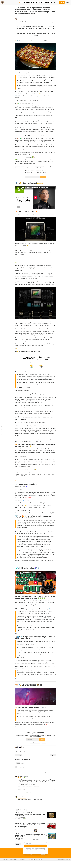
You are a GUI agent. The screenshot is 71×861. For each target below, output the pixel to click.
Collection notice (22, 859)
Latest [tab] (19, 809)
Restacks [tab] (22, 763)
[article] (35, 816)
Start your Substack (33, 859)
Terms (18, 859)
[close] (46, 829)
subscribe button (39, 166)
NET (28, 497)
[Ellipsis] (55, 776)
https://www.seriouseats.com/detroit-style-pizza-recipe (28, 786)
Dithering (19, 454)
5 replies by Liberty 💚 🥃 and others (25, 792)
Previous (19, 755)
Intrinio (13, 859)
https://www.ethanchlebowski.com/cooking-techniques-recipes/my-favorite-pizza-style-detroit (36, 787)
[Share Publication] (57, 2)
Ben (38, 449)
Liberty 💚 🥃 (24, 818)
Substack (59, 859)
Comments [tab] (18, 763)
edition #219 (22, 129)
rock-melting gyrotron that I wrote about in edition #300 (35, 128)
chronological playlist (25, 152)
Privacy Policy (44, 849)
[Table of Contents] (1, 430)
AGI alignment (29, 411)
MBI (21, 500)
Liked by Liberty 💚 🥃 (22, 777)
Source (16, 633)
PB (18, 796)
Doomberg (28, 157)
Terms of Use (41, 848)
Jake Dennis (20, 776)
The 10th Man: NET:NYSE (23, 510)
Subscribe (62, 2)
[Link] (14, 183)
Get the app (40, 859)
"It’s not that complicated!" (20, 817)
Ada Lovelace (23, 243)
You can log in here (19, 166)
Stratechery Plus (49, 459)
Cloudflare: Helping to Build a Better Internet (28, 503)
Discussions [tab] (24, 809)
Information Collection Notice (35, 849)
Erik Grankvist (27, 140)
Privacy (16, 859)
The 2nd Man (21, 506)
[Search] (55, 2)
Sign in (67, 2)
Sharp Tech (25, 464)
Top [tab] (16, 809)
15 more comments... (19, 804)
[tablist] (20, 763)
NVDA (50, 214)
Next (52, 755)
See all (17, 844)
